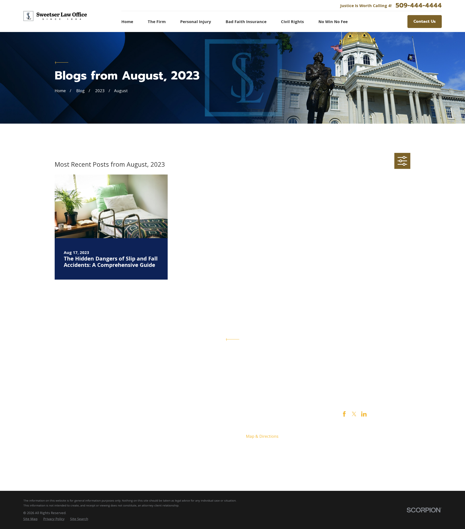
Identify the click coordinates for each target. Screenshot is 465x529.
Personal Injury (164, 429)
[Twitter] (354, 414)
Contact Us (424, 21)
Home (155, 414)
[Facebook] (344, 414)
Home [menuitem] (127, 21)
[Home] (55, 16)
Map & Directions (262, 436)
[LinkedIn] (364, 414)
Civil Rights (160, 436)
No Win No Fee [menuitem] (333, 21)
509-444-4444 (419, 5)
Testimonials (162, 450)
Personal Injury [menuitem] (195, 21)
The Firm (158, 421)
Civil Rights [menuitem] (292, 21)
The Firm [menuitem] (157, 21)
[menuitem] (30, 519)
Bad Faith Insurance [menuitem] (246, 21)
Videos (156, 457)
